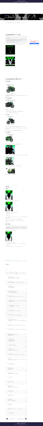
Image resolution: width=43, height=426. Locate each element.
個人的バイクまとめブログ (21, 423)
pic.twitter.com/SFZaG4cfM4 (17, 40)
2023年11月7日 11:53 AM (10, 372)
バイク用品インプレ (24, 3)
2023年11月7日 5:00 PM (10, 385)
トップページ (14, 3)
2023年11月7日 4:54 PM (10, 381)
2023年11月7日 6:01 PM (11, 353)
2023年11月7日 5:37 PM (10, 390)
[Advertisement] (21, 8)
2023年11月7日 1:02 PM (11, 348)
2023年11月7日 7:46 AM (11, 314)
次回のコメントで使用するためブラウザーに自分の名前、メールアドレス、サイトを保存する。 (15, 272)
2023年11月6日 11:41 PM (10, 358)
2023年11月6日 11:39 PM (11, 328)
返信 (26, 283)
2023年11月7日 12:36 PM (11, 363)
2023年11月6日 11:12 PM (10, 318)
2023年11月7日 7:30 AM (11, 344)
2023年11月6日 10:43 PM (10, 276)
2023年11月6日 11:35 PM (11, 324)
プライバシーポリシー (29, 3)
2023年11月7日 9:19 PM (11, 412)
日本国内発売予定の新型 (19, 3)
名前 (6, 269)
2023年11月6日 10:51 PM (10, 281)
